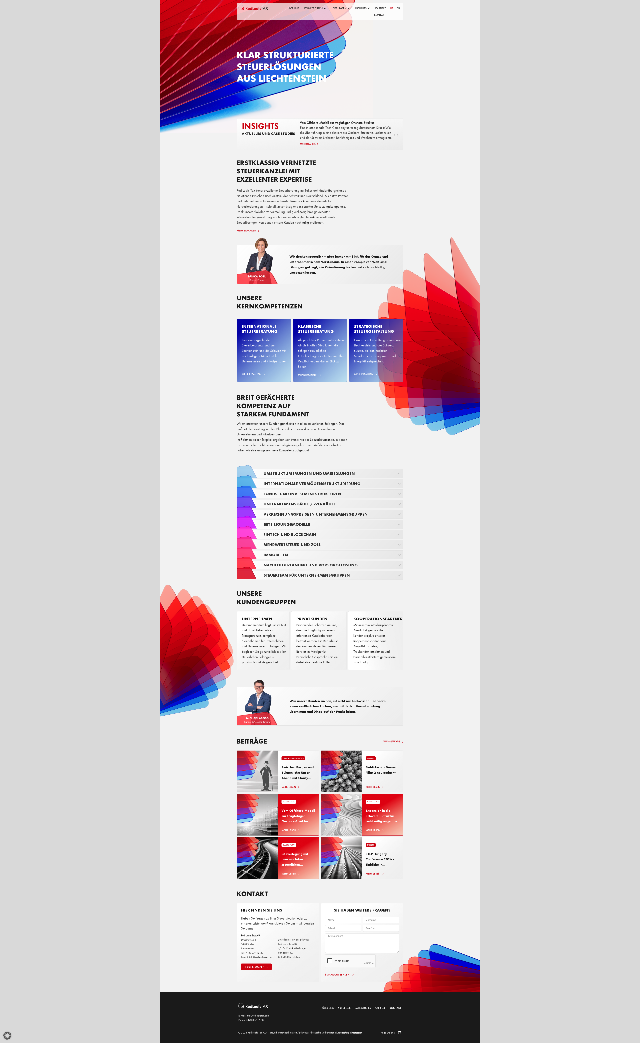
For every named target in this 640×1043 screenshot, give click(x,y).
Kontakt (395, 1008)
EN (398, 8)
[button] (7, 1035)
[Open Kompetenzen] (325, 8)
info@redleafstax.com (258, 1015)
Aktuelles (344, 1008)
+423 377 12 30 (255, 1020)
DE (391, 8)
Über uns (328, 1008)
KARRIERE (380, 1008)
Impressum (356, 1032)
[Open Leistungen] (348, 8)
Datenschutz (342, 1032)
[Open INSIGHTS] (368, 8)
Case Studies (362, 1008)
